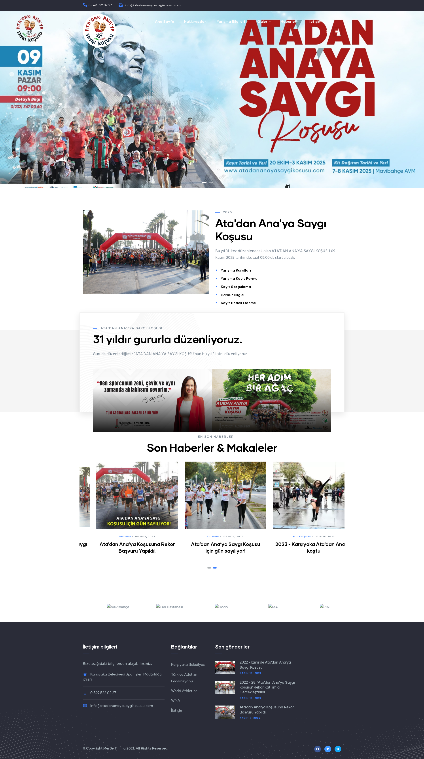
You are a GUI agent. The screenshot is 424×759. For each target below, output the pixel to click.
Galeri (262, 21)
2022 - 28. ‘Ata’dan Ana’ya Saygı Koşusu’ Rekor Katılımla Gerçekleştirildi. (267, 687)
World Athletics (184, 691)
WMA (175, 700)
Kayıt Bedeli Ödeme (238, 303)
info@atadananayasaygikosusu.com (121, 706)
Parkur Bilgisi (232, 295)
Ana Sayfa (164, 21)
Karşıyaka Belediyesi (188, 664)
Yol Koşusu (215, 536)
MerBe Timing (114, 748)
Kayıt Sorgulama (236, 286)
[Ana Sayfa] (99, 31)
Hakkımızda (194, 21)
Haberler (288, 21)
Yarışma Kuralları (236, 270)
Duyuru (126, 536)
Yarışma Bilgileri (231, 21)
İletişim (315, 21)
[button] (209, 568)
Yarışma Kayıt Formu (239, 278)
